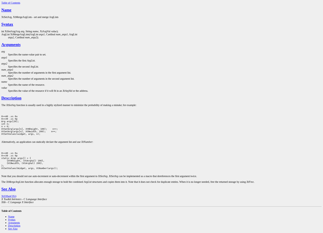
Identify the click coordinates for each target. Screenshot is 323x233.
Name (6, 10)
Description (11, 98)
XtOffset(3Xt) (8, 196)
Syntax (7, 24)
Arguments (11, 44)
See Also (8, 189)
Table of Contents (10, 2)
